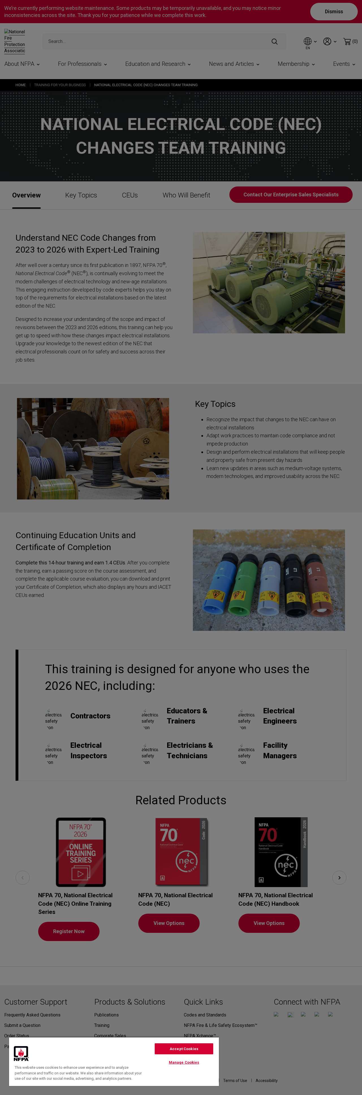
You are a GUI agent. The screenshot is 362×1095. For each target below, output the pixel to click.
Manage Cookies (184, 1062)
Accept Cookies (184, 1049)
